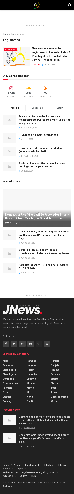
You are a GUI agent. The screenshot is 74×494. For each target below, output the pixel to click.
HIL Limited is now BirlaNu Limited (38, 134)
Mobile (31, 383)
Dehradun (8, 378)
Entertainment (11, 383)
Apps (5, 360)
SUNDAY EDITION (27, 476)
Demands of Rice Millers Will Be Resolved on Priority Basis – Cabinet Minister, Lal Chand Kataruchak (37, 216)
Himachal (32, 374)
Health (30, 369)
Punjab (55, 360)
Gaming (7, 401)
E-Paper (62, 465)
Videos (6, 468)
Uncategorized (59, 396)
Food (6, 392)
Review (55, 369)
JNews (13, 482)
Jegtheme (7, 486)
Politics (31, 401)
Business (8, 365)
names (20, 34)
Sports (55, 378)
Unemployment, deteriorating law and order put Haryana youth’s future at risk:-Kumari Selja (44, 235)
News (30, 396)
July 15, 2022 (49, 65)
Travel (54, 392)
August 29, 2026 (14, 223)
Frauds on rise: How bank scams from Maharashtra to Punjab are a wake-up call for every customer (44, 120)
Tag (12, 34)
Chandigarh (10, 49)
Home (5, 34)
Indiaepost (8, 476)
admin (37, 65)
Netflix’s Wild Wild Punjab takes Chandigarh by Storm (29, 472)
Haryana (31, 360)
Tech (53, 387)
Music (30, 392)
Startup (55, 383)
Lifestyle (31, 378)
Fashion (7, 387)
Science (55, 374)
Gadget (7, 396)
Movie (30, 387)
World (54, 401)
